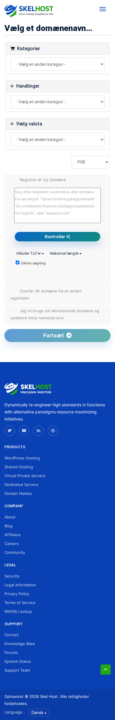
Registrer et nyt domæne (43, 179)
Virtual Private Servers (24, 475)
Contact (11, 634)
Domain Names (18, 493)
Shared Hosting (18, 466)
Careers (11, 543)
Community (14, 552)
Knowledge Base (19, 643)
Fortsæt (54, 335)
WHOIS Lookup (18, 611)
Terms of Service (19, 602)
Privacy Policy (16, 593)
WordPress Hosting (22, 458)
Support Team (17, 670)
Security (11, 576)
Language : (14, 712)
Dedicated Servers (21, 484)
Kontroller (55, 236)
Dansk (38, 712)
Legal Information (20, 584)
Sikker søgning (33, 263)
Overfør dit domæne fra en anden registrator (46, 294)
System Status (17, 661)
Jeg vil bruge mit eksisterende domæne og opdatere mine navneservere (54, 314)
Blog (8, 525)
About (10, 517)
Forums (11, 652)
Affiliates (12, 534)
